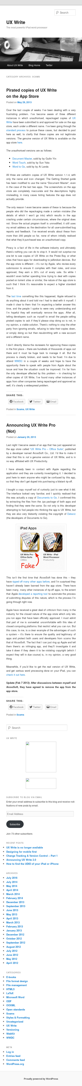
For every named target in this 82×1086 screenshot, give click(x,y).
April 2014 (12, 890)
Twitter (49, 65)
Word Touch (19, 162)
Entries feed (13, 1056)
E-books (11, 977)
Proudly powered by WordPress (41, 1078)
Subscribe (15, 824)
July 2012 (11, 951)
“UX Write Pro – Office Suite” (46, 449)
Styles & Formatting (18, 1017)
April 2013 (12, 918)
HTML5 (10, 989)
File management (16, 985)
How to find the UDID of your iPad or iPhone (32, 864)
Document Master (22, 158)
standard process (16, 130)
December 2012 (15, 934)
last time (16, 296)
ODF (8, 1001)
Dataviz (71, 514)
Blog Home (34, 65)
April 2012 (12, 963)
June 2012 (12, 955)
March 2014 (13, 894)
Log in (10, 1052)
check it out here (15, 674)
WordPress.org (15, 1064)
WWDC (18, 361)
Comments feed (15, 1060)
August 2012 (13, 947)
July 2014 (11, 882)
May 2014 (11, 886)
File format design (17, 981)
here (19, 142)
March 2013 (13, 922)
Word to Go (18, 166)
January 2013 (14, 930)
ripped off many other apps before (31, 581)
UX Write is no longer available (24, 847)
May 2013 (11, 914)
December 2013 (15, 902)
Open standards (15, 1009)
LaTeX (10, 993)
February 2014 (14, 898)
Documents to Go (47, 497)
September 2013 (15, 906)
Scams (20, 409)
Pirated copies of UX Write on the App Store (31, 93)
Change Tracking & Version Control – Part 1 (32, 855)
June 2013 (12, 910)
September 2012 (15, 942)
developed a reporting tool (32, 594)
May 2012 (11, 959)
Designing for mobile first (21, 851)
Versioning (12, 1029)
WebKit (10, 1033)
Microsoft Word (15, 997)
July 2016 (11, 877)
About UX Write (15, 65)
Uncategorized (14, 1021)
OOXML (10, 1005)
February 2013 (14, 926)
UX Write (15, 22)
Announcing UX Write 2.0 (21, 859)
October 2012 (14, 938)
